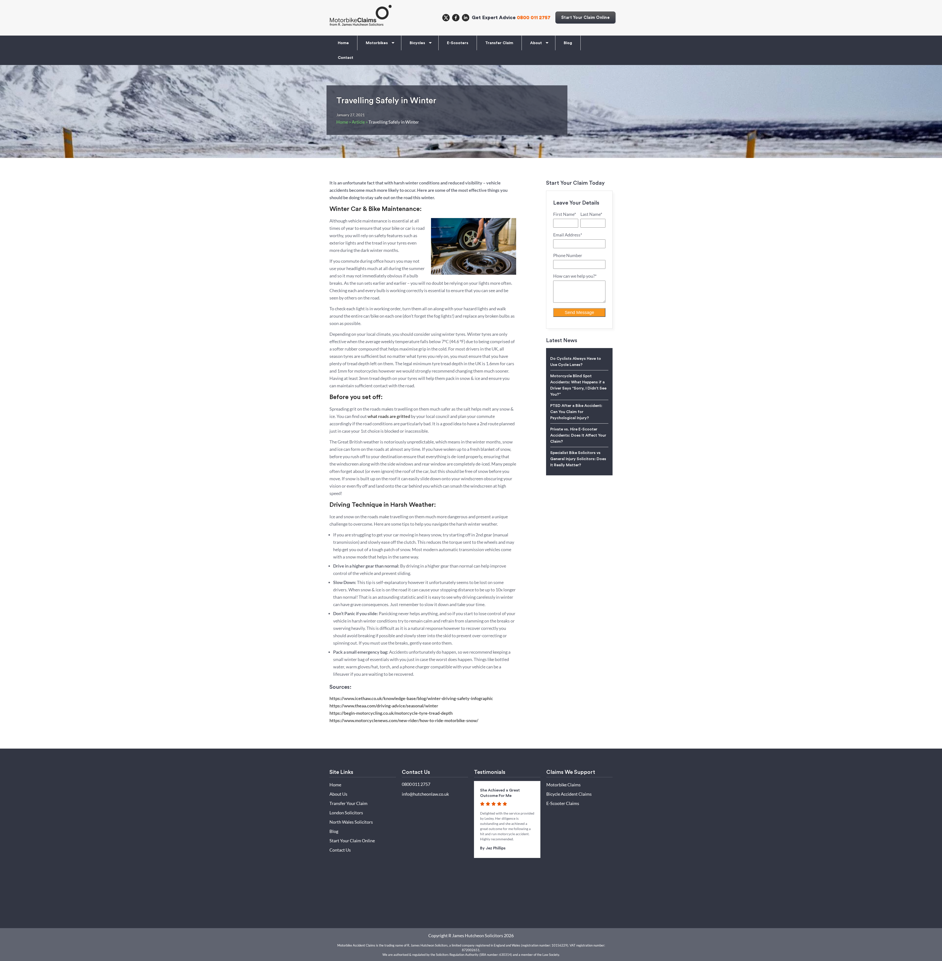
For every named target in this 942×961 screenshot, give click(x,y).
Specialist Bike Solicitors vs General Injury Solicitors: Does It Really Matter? (578, 459)
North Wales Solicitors (351, 822)
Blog (568, 43)
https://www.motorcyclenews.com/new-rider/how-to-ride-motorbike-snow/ (403, 720)
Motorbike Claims (563, 784)
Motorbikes (377, 43)
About (536, 43)
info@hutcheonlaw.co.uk (425, 794)
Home (343, 43)
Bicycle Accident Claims (569, 794)
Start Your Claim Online (585, 17)
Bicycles (417, 43)
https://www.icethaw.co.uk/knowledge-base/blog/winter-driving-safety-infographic (411, 698)
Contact (345, 57)
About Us (338, 794)
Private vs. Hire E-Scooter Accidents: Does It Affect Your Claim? (578, 435)
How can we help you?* (575, 276)
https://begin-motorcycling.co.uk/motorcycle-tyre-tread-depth (391, 713)
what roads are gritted (388, 416)
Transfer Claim (499, 43)
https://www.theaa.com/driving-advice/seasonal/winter (383, 705)
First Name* (564, 214)
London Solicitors (346, 812)
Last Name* (591, 214)
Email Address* (567, 234)
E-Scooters (457, 43)
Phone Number (567, 255)
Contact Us (340, 850)
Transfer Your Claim (348, 803)
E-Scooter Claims (562, 803)
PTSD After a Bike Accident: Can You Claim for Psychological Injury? (576, 411)
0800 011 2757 (533, 17)
